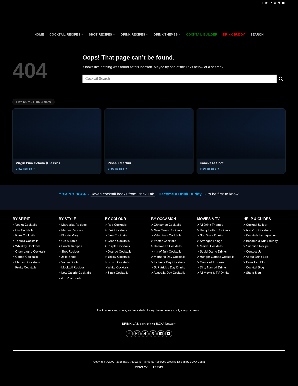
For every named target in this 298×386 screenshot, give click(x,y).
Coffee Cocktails (26, 256)
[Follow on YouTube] (283, 3)
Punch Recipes (71, 246)
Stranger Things (211, 241)
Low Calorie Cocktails (76, 272)
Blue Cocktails (117, 235)
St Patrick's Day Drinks (169, 267)
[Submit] (281, 78)
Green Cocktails (119, 241)
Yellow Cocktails (119, 256)
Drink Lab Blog (256, 262)
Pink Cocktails (117, 230)
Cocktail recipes (65, 34)
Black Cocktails (118, 272)
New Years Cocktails (168, 230)
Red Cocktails (117, 224)
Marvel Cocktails (211, 246)
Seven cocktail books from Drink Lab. (123, 194)
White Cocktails (118, 267)
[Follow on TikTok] (270, 3)
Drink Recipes (133, 34)
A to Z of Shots (71, 278)
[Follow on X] (275, 3)
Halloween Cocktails (168, 246)
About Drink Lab (257, 256)
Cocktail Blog (255, 267)
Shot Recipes (100, 34)
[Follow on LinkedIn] (279, 3)
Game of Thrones (212, 262)
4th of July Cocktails (167, 251)
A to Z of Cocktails (258, 230)
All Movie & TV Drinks (214, 272)
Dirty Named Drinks (213, 267)
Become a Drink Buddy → (183, 194)
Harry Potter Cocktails (215, 230)
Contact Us (253, 251)
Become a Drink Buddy (262, 241)
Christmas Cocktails (167, 224)
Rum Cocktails (25, 235)
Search (257, 34)
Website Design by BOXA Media (186, 361)
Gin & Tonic (69, 241)
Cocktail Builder (256, 224)
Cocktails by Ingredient (261, 235)
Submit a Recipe (257, 246)
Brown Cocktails (119, 262)
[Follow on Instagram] (266, 3)
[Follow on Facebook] (262, 3)
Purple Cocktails (119, 246)
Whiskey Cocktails (27, 246)
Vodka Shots (70, 262)
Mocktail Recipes (73, 267)
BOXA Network (166, 323)
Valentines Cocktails (167, 235)
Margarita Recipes (74, 224)
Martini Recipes (72, 230)
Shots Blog (253, 272)
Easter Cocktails (165, 241)
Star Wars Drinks (211, 235)
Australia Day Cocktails (169, 272)
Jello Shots (68, 256)
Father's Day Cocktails (169, 262)
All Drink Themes (211, 224)
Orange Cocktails (119, 251)
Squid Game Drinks (213, 251)
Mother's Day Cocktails (169, 256)
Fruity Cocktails (25, 267)
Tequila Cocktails (26, 241)
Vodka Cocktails (26, 224)
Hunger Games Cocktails (217, 256)
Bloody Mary (70, 235)
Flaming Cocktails (27, 262)
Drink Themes (165, 34)
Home (39, 34)
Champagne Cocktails (30, 251)
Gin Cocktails (24, 230)
